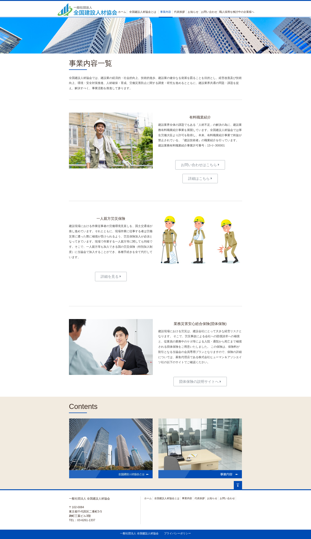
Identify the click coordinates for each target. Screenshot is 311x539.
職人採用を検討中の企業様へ (236, 11)
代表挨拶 (179, 11)
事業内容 (165, 11)
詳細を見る (110, 277)
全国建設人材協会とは (142, 11)
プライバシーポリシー (177, 533)
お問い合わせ (209, 11)
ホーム (122, 11)
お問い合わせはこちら (199, 165)
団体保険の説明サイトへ (199, 382)
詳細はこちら (199, 179)
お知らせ (193, 11)
